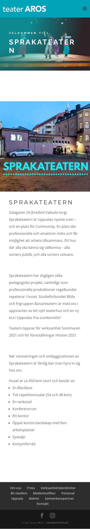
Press (31, 488)
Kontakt (43, 504)
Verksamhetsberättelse (58, 488)
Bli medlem (19, 493)
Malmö (34, 498)
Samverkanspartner (59, 498)
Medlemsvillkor (44, 493)
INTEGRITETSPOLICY (57, 522)
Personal (67, 493)
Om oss (15, 488)
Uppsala (17, 498)
